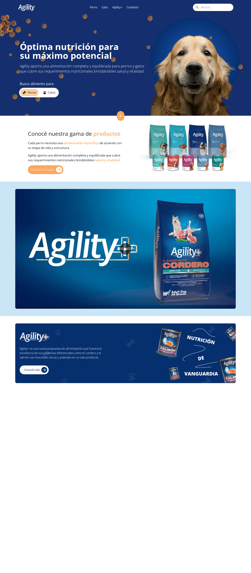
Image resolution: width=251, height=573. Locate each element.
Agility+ (117, 7)
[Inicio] (26, 7)
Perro (93, 7)
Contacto (132, 7)
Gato (105, 7)
